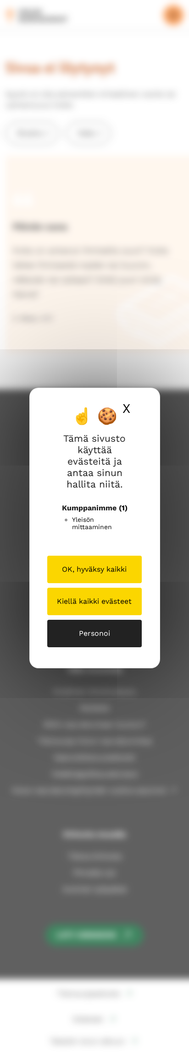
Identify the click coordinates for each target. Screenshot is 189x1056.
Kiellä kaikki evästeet (94, 601)
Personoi (94, 633)
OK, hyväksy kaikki (94, 569)
